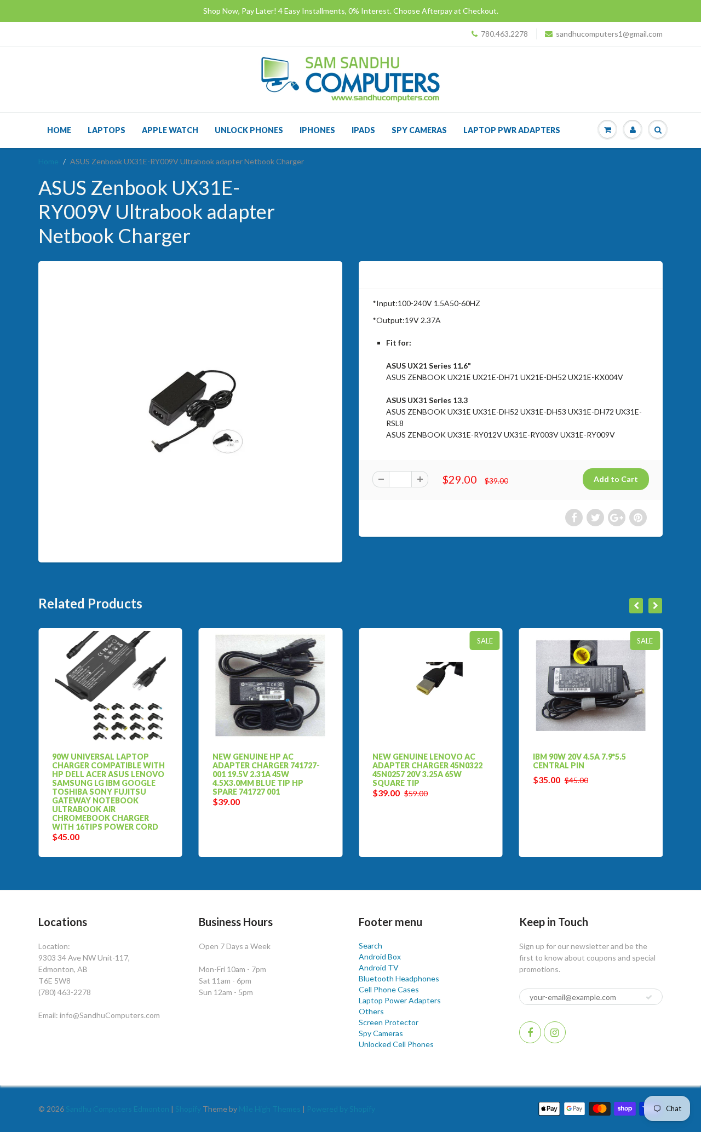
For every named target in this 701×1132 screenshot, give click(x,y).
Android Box (380, 956)
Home (59, 130)
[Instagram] (555, 1032)
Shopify (188, 1108)
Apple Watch (170, 130)
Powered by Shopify (341, 1108)
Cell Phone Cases (389, 989)
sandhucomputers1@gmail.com (609, 33)
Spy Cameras (419, 130)
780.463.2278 (504, 33)
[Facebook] (530, 1032)
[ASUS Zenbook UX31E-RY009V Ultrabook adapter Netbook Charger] (190, 410)
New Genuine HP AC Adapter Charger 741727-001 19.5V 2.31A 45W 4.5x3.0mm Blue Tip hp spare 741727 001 (241, 774)
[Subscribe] (649, 997)
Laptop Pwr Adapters (511, 130)
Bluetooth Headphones (399, 978)
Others (371, 1011)
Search (370, 945)
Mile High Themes (270, 1108)
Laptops (106, 130)
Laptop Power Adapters (400, 1000)
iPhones (317, 130)
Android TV (379, 967)
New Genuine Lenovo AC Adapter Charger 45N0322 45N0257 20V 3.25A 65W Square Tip (403, 770)
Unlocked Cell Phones (396, 1044)
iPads (363, 130)
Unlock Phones (249, 130)
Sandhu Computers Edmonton (117, 1108)
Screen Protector (388, 1022)
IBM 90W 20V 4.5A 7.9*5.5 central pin (554, 761)
